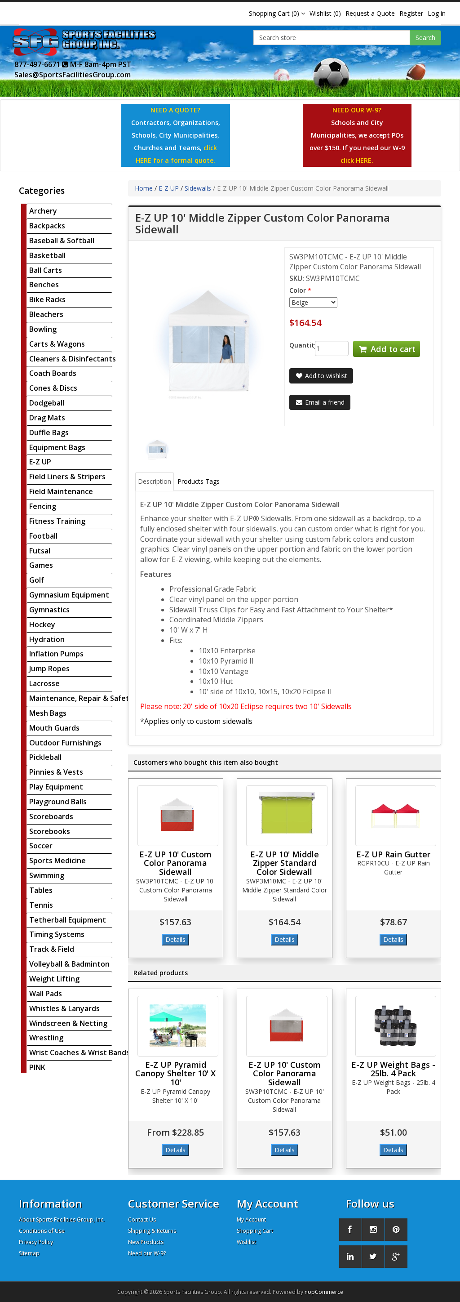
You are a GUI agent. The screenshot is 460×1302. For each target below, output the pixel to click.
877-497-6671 (38, 64)
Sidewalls (198, 188)
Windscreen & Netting (68, 1023)
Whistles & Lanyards (64, 1008)
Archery (43, 211)
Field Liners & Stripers (67, 477)
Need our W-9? (147, 1253)
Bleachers (46, 314)
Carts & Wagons (57, 344)
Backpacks (47, 226)
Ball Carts (45, 270)
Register (411, 13)
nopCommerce (324, 1292)
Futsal (39, 551)
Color (297, 290)
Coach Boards (52, 373)
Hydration (47, 639)
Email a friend (324, 402)
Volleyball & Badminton (69, 964)
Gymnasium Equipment (69, 595)
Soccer (41, 846)
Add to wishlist (325, 375)
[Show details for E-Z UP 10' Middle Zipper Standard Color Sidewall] (286, 816)
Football (43, 536)
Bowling (43, 329)
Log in (437, 13)
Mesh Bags (47, 713)
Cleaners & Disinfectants (72, 359)
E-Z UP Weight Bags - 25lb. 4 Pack (393, 1069)
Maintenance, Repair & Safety (81, 698)
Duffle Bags (49, 432)
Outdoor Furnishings (65, 743)
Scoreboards (51, 816)
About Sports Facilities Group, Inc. (62, 1219)
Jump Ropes (49, 668)
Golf (36, 580)
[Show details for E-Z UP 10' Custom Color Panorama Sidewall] (178, 816)
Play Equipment (56, 787)
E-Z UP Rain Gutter (393, 854)
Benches (44, 285)
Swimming (46, 875)
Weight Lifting (54, 979)
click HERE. (357, 160)
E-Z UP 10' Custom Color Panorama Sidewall (175, 863)
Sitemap (29, 1253)
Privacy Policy (36, 1242)
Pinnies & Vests (56, 772)
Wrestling (46, 1038)
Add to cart (392, 348)
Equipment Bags (57, 447)
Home (144, 188)
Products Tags (198, 481)
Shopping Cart (255, 1231)
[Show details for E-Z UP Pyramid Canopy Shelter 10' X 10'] (178, 1026)
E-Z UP (40, 462)
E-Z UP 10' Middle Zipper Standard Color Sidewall (284, 863)
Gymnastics (49, 610)
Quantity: (295, 345)
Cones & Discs (53, 388)
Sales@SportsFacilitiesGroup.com (72, 75)
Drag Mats (47, 418)
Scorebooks (49, 831)
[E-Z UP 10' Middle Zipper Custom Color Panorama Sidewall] (157, 449)
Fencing (42, 506)
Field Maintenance (61, 491)
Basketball (47, 255)
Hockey (42, 624)
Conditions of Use (42, 1231)
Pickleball (45, 757)
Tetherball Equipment (67, 920)
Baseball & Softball (61, 240)
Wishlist (246, 1242)
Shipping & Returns (152, 1231)
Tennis (41, 905)
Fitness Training (57, 521)
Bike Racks (47, 299)
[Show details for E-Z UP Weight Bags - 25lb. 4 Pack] (396, 1026)
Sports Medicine (57, 860)
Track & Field (51, 949)
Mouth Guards (54, 728)
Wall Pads (45, 994)
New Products (146, 1242)
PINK (37, 1067)
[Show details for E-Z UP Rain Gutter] (396, 816)
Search (425, 37)
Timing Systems (56, 934)
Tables (41, 890)
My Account (251, 1219)
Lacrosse (44, 683)
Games (41, 565)
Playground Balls (58, 802)
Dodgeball (46, 403)
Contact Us (142, 1219)
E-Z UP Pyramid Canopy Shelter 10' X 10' (175, 1073)
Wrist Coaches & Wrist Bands (79, 1052)
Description (154, 481)
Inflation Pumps (56, 654)
